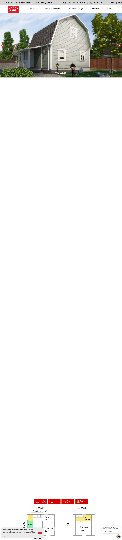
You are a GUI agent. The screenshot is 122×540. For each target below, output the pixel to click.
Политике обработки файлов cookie (19, 536)
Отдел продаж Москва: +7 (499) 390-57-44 (82, 2)
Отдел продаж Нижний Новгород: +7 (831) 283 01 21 (31, 2)
